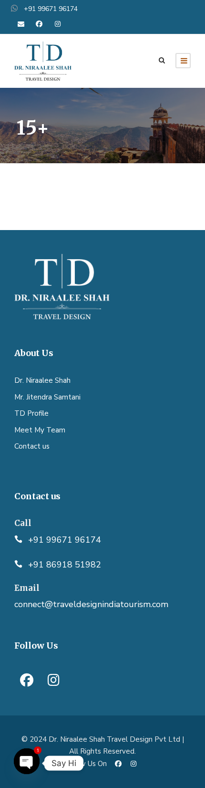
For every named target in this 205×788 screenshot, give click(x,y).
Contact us (32, 446)
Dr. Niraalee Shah (42, 380)
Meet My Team (39, 430)
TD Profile (31, 413)
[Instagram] (53, 680)
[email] (21, 24)
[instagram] (57, 24)
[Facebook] (27, 680)
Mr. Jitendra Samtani (47, 397)
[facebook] (39, 24)
